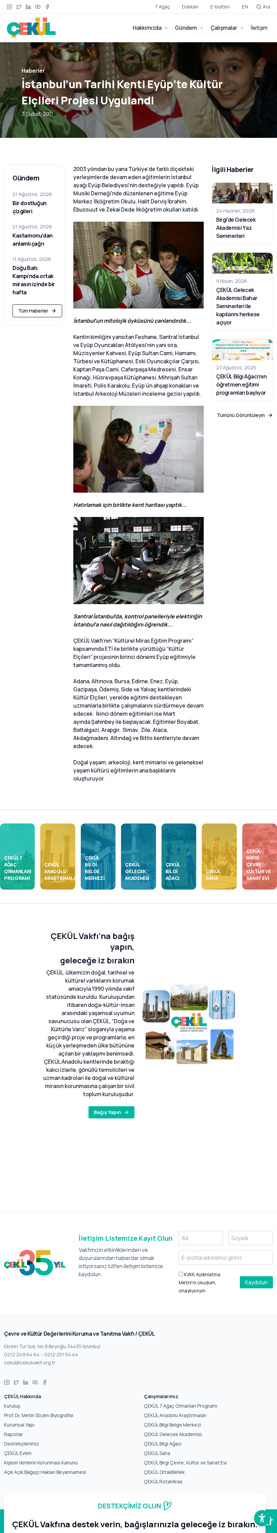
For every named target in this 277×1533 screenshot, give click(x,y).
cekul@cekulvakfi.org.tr (29, 1362)
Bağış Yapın (107, 1112)
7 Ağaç (162, 6)
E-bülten (220, 6)
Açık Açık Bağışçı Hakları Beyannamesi (45, 1472)
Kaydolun (256, 1282)
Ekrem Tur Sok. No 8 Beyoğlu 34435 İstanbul (52, 1346)
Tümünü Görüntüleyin (241, 415)
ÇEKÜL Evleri (17, 1453)
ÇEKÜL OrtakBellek (164, 1472)
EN (245, 6)
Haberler (33, 70)
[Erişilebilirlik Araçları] (262, 1518)
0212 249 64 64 (22, 1354)
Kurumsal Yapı (19, 1424)
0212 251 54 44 (61, 1354)
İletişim (259, 27)
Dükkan (190, 6)
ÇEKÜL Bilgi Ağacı (162, 1443)
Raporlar (13, 1434)
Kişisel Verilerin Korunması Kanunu (41, 1462)
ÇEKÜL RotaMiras (163, 1481)
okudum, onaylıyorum (199, 1282)
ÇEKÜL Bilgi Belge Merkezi (172, 1424)
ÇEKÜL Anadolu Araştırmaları (175, 1415)
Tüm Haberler (33, 310)
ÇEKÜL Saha (157, 1453)
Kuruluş (12, 1406)
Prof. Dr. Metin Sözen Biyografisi (38, 1415)
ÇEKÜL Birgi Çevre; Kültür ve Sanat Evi (185, 1462)
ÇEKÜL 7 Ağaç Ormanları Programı (180, 1406)
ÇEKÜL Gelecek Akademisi (173, 1434)
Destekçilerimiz (21, 1443)
